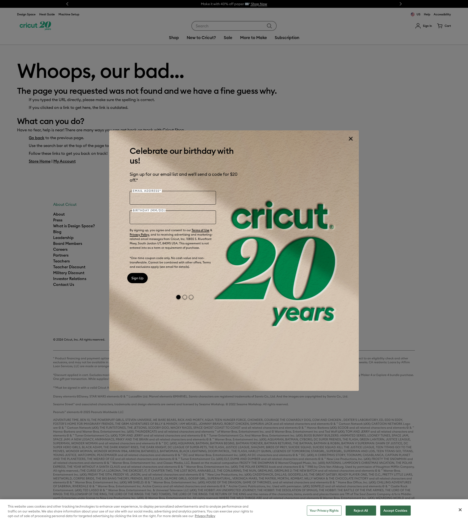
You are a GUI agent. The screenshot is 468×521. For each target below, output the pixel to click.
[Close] (350, 138)
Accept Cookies (395, 510)
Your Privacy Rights (324, 510)
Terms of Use (200, 230)
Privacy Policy (139, 234)
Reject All (361, 510)
